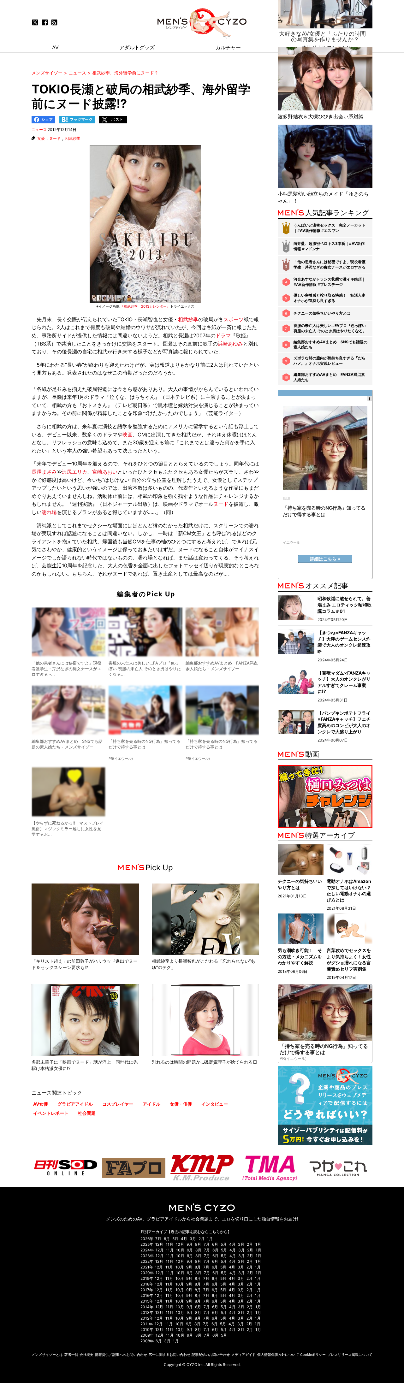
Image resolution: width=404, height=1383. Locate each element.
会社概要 (86, 1354)
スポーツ (233, 319)
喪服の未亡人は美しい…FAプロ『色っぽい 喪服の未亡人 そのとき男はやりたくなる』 (330, 328)
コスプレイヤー (117, 1104)
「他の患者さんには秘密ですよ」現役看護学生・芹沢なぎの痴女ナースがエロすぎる (329, 264)
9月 (190, 1244)
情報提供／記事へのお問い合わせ (121, 1354)
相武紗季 (72, 138)
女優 (41, 138)
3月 (193, 1238)
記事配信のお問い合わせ (211, 1354)
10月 (180, 1244)
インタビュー (214, 1104)
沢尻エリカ (74, 472)
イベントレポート (50, 1113)
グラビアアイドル (75, 1104)
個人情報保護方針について (278, 1354)
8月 (198, 1244)
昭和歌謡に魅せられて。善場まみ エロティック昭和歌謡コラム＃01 (344, 604)
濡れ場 (49, 512)
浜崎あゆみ (230, 343)
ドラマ (223, 335)
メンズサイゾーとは (47, 1354)
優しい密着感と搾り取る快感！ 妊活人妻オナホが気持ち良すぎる (329, 298)
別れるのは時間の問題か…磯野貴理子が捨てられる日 (204, 1062)
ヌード (55, 138)
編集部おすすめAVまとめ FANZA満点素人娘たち (329, 377)
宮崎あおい (104, 472)
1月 (210, 1238)
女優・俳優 (181, 1104)
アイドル (151, 1104)
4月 (184, 1238)
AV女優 (40, 1104)
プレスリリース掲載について (349, 1354)
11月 (169, 1244)
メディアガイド (243, 1354)
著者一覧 (71, 1354)
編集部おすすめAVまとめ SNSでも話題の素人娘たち (330, 345)
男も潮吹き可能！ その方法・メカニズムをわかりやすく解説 (300, 956)
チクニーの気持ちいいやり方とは (322, 313)
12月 (159, 1244)
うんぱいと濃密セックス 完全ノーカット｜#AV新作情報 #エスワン (329, 228)
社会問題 (87, 1113)
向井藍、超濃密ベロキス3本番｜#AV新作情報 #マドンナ (329, 246)
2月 (202, 1238)
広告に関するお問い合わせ (169, 1354)
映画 (127, 434)
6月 (167, 1238)
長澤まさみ (44, 472)
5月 (175, 1238)
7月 (158, 1238)
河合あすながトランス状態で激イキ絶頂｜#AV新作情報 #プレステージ (329, 282)
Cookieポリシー (313, 1354)
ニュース (39, 129)
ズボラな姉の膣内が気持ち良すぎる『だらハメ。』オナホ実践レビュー (329, 361)
